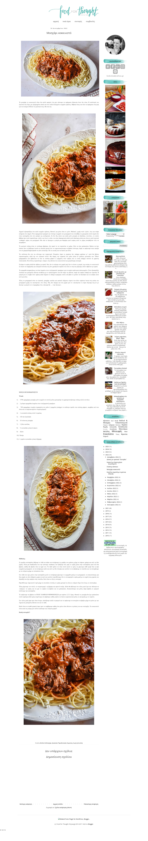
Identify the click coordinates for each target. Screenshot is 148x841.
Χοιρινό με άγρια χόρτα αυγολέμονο (114, 463)
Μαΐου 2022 (111, 494)
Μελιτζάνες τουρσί (120, 307)
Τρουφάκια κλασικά (120, 368)
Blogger (90, 824)
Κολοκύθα (113, 427)
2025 (107, 446)
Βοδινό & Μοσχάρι (45, 743)
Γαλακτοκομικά (121, 423)
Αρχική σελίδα (58, 804)
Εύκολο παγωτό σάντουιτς (120, 353)
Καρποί (124, 425)
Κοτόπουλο (122, 427)
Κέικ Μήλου (120, 322)
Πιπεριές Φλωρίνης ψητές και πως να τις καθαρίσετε (120, 291)
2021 (107, 508)
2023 (107, 452)
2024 (107, 449)
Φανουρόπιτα (120, 256)
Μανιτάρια (123, 429)
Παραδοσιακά (62, 743)
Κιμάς (105, 427)
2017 (107, 516)
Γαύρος (105, 425)
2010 (107, 536)
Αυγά (116, 421)
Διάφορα (111, 425)
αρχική (56, 21)
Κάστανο (118, 425)
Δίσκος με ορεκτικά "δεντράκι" (117, 459)
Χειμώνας (70, 743)
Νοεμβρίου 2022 (113, 477)
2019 (107, 511)
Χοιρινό (105, 436)
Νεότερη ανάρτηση (26, 804)
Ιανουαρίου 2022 (113, 505)
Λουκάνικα (113, 429)
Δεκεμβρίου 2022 (113, 457)
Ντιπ (125, 431)
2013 (107, 527)
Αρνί (112, 421)
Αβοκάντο (106, 421)
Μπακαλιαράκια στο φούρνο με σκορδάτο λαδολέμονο (120, 398)
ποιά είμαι (67, 21)
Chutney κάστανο (112, 467)
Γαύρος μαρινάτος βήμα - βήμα (120, 337)
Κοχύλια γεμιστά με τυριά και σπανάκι (116, 473)
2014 (107, 525)
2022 (107, 455)
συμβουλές (90, 21)
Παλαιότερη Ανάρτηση (91, 804)
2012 (107, 530)
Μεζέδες (106, 431)
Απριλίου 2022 (112, 496)
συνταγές (78, 21)
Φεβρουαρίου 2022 (113, 502)
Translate (121, 236)
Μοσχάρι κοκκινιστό (113, 469)
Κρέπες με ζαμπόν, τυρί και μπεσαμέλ (120, 383)
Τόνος (117, 434)
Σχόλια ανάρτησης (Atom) (63, 807)
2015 (107, 522)
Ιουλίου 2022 (111, 488)
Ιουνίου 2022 (111, 491)
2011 (107, 533)
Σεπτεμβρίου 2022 (113, 483)
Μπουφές (117, 431)
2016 (107, 519)
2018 (107, 514)
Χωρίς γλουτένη (78, 743)
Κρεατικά (54, 743)
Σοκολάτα (108, 433)
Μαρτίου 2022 (112, 499)
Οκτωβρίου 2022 (113, 480)
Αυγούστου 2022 (113, 485)
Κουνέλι (105, 429)
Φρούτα (124, 434)
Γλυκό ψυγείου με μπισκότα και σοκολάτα (120, 273)
